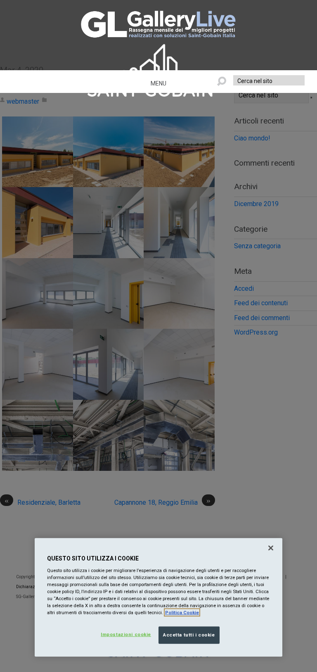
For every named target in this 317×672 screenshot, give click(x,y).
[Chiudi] (271, 548)
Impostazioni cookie (126, 634)
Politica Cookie (182, 612)
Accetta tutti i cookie (189, 635)
